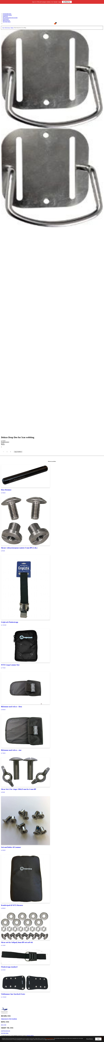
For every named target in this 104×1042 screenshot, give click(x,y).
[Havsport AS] (52, 8)
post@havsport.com (5, 1030)
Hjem (3, 27)
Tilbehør (12, 27)
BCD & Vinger (7, 27)
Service (5, 16)
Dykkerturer (7, 15)
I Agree (98, 1038)
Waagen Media (30, 1035)
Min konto (6, 20)
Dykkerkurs (7, 13)
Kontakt (5, 19)
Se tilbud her (66, 2)
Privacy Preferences (89, 1038)
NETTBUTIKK (6, 21)
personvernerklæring (50, 1038)
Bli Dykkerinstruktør (10, 17)
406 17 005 (3, 1024)
